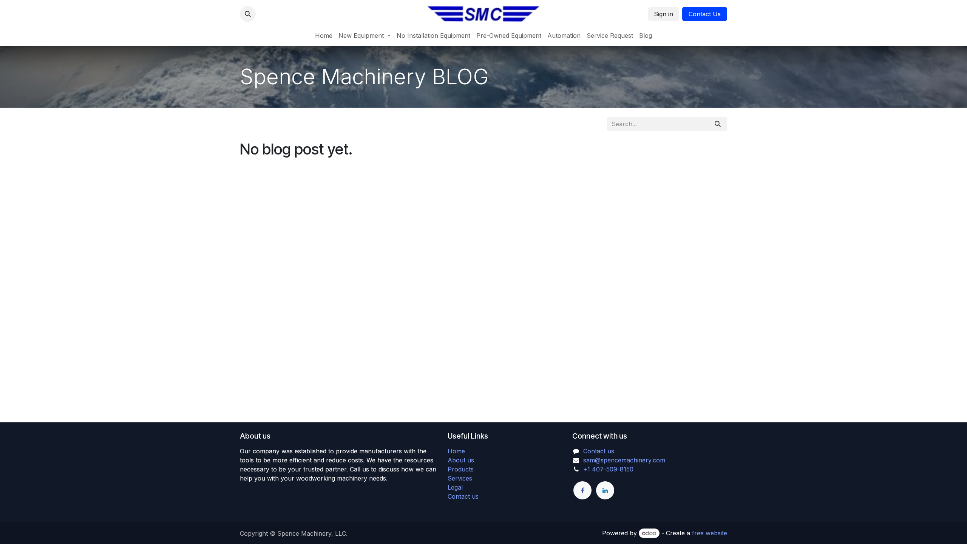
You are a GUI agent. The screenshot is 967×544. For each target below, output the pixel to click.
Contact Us (705, 14)
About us (461, 460)
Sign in (663, 14)
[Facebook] (582, 490)
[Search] (717, 124)
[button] (248, 14)
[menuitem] (323, 35)
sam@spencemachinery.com (624, 460)
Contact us (463, 496)
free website (709, 533)
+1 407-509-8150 (608, 469)
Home (456, 451)
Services (460, 478)
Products (461, 469)
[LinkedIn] (605, 490)
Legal (455, 487)
